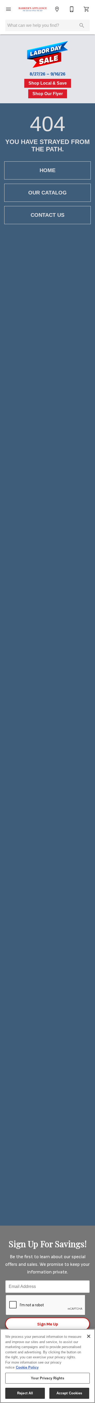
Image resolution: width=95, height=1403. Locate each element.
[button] (8, 9)
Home (47, 170)
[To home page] (33, 9)
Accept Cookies (69, 1393)
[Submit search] (82, 25)
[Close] (88, 1336)
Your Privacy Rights (47, 1378)
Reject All (25, 1393)
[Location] (57, 9)
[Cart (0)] (86, 9)
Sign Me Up (47, 1324)
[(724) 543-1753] (71, 9)
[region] (47, 1366)
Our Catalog (47, 193)
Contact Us (47, 215)
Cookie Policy (27, 1367)
